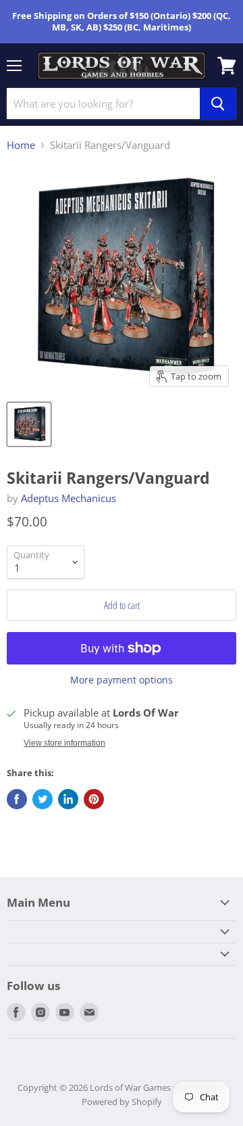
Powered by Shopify (122, 1102)
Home (21, 145)
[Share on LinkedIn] (68, 799)
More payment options (121, 680)
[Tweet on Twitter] (42, 799)
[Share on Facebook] (17, 799)
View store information (64, 743)
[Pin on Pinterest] (94, 799)
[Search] (218, 103)
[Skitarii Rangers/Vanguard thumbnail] (29, 424)
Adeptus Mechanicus (68, 498)
